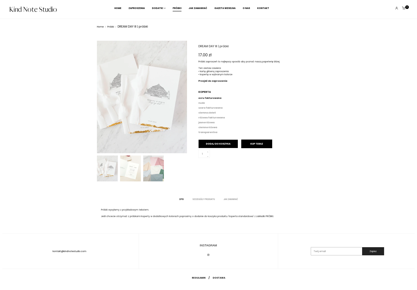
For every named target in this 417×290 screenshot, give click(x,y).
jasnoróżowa (206, 122)
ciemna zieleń (207, 112)
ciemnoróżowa (207, 127)
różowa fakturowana (211, 117)
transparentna (207, 132)
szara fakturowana (210, 107)
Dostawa (219, 277)
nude (201, 103)
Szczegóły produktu (204, 199)
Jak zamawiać (231, 199)
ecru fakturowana (209, 98)
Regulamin (199, 277)
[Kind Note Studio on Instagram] (208, 254)
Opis (181, 199)
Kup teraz (256, 143)
